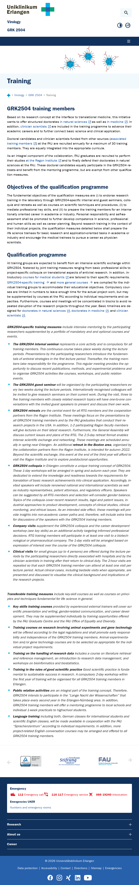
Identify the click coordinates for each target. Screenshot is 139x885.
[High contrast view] (119, 25)
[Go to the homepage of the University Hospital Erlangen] (30, 9)
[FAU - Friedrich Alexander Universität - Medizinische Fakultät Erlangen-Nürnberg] (108, 761)
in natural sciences (73, 122)
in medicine (115, 122)
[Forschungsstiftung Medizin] (69, 761)
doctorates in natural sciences (44, 311)
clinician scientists (33, 126)
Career (12, 844)
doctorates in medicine (87, 311)
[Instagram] (59, 878)
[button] (129, 761)
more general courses (72, 282)
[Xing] (68, 878)
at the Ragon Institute (41, 160)
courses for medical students (43, 277)
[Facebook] (50, 878)
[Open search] (126, 12)
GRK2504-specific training (25, 282)
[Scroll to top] (133, 879)
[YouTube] (88, 878)
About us (13, 834)
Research (14, 824)
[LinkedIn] (77, 878)
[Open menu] (128, 41)
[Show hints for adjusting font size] (127, 25)
